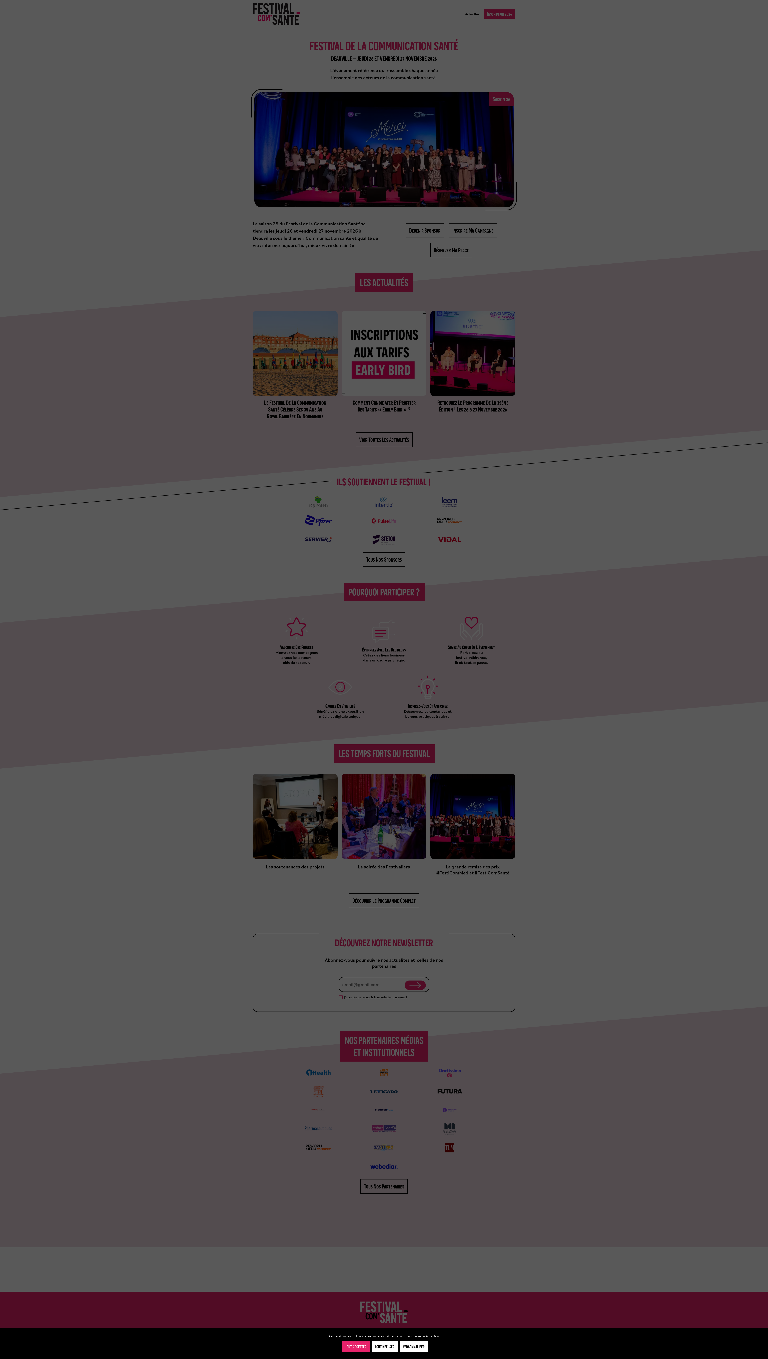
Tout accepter (355, 1346)
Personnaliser (414, 1346)
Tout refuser (384, 1346)
